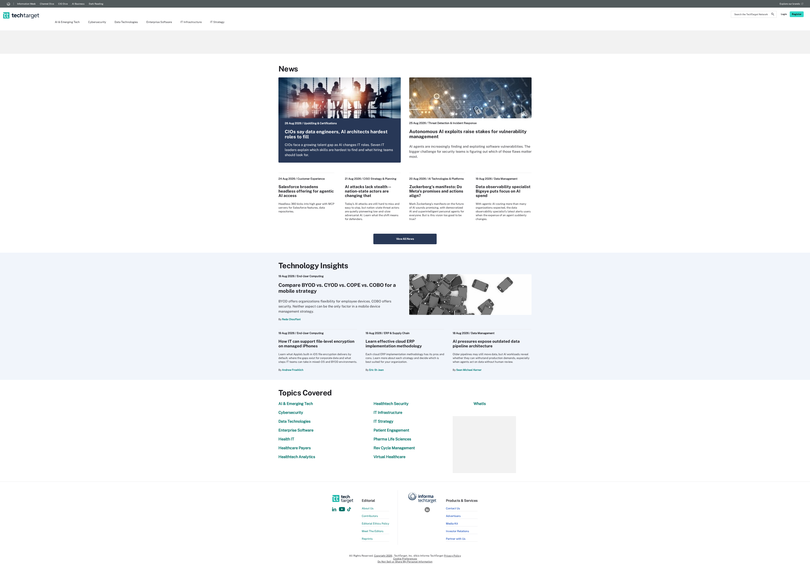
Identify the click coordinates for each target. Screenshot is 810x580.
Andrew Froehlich (292, 369)
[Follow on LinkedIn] (334, 509)
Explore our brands (790, 4)
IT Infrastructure (191, 22)
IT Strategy (217, 22)
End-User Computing (310, 276)
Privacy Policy (452, 555)
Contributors (370, 516)
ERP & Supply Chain (397, 333)
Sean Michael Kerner (469, 369)
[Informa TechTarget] (8, 3)
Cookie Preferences (405, 558)
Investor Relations (457, 531)
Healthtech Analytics (296, 457)
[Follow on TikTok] (349, 509)
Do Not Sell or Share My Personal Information (405, 561)
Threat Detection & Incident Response (452, 123)
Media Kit (452, 523)
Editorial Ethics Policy (375, 523)
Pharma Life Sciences (392, 439)
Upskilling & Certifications (320, 123)
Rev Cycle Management (394, 448)
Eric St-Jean (376, 369)
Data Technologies (126, 22)
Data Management (505, 178)
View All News (405, 238)
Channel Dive (47, 4)
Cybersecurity (97, 22)
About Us (368, 508)
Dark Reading (96, 4)
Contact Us (453, 508)
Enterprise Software (159, 22)
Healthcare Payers (294, 448)
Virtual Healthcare (389, 457)
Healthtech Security (391, 403)
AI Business (78, 4)
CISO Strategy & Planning (379, 178)
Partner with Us (456, 538)
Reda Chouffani (291, 319)
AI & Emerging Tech (67, 22)
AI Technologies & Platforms (446, 178)
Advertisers (453, 516)
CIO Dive (63, 4)
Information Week (26, 4)
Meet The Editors (372, 531)
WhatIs (480, 403)
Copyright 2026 (383, 555)
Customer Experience (311, 178)
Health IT (286, 439)
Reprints (367, 538)
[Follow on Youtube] (342, 509)
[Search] (772, 15)
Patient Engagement (391, 430)
